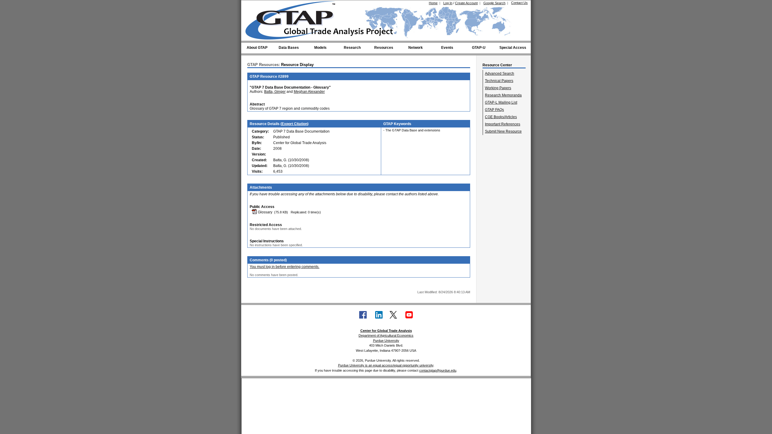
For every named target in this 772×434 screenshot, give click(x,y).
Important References (502, 124)
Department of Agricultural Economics (386, 335)
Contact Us (519, 3)
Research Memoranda (503, 95)
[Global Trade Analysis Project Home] (294, 19)
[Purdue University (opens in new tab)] (254, 5)
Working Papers (498, 88)
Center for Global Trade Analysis (386, 330)
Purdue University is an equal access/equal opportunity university (385, 365)
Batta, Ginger (275, 92)
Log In (447, 3)
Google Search (494, 3)
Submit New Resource (503, 131)
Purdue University (386, 340)
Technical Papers (499, 81)
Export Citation (294, 124)
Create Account (466, 3)
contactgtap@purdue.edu (437, 370)
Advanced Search (499, 73)
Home (433, 3)
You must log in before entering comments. (284, 267)
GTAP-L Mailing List (501, 102)
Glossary (264, 212)
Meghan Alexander (309, 92)
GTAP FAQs (494, 110)
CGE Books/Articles (501, 117)
